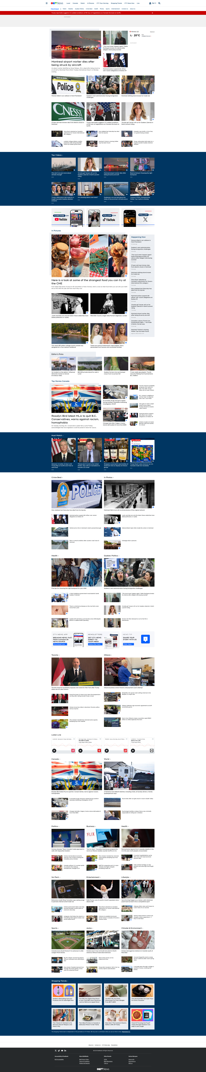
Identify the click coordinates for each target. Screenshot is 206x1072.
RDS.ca (130, 1063)
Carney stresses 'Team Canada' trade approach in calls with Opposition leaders (68, 850)
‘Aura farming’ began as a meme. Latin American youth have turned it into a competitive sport (137, 901)
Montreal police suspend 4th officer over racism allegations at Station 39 (146, 415)
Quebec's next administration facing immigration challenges (123, 588)
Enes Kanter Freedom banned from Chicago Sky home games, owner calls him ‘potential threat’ (74, 969)
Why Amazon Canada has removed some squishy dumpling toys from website (109, 857)
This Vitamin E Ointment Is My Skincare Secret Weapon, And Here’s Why (62, 1024)
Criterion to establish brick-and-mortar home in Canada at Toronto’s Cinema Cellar (109, 918)
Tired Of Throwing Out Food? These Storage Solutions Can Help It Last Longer (140, 1024)
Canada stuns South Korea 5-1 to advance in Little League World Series (67, 951)
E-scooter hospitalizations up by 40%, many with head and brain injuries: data (143, 857)
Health (96, 8)
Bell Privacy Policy (84, 1059)
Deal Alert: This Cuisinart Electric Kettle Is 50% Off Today (115, 1023)
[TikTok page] (59, 1050)
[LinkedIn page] (65, 1050)
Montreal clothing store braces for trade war (135, 96)
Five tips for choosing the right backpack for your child (69, 588)
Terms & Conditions (84, 1061)
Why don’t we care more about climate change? (61, 173)
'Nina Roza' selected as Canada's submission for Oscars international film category (74, 133)
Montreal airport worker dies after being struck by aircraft (115, 173)
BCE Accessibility (59, 1059)
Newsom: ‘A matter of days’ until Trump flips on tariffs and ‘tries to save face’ (62, 465)
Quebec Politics (79, 8)
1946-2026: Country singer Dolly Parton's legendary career (108, 315)
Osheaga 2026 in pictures (129, 540)
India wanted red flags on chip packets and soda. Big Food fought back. (143, 866)
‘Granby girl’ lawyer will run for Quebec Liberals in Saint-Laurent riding (88, 174)
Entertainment (116, 8)
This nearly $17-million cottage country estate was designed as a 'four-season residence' (67, 346)
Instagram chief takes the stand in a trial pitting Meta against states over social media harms (74, 918)
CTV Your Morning (102, 3)
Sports (108, 8)
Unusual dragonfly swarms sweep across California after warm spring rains (144, 959)
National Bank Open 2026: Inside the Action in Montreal (137, 528)
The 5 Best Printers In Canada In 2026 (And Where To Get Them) (89, 1023)
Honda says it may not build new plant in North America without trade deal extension (101, 951)
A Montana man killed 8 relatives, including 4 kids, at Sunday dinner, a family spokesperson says (128, 792)
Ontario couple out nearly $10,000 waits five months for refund (146, 423)
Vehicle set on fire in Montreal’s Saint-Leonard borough (85, 528)
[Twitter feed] (56, 1050)
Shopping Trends (116, 3)
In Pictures (90, 3)
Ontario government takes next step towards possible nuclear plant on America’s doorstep (74, 908)
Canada (75, 3)
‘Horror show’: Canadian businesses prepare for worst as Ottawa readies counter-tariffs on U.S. (102, 850)
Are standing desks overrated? (88, 197)
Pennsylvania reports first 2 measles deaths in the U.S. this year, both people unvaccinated (137, 850)
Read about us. (126, 1031)
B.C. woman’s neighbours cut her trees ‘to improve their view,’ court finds (146, 397)
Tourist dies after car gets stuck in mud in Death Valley (137, 798)
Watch (83, 3)
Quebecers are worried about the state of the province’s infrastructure (116, 198)
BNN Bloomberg (108, 1061)
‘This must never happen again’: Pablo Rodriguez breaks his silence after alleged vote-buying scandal (115, 48)
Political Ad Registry (84, 1063)
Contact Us (125, 8)
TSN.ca (106, 1063)
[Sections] (46, 3)
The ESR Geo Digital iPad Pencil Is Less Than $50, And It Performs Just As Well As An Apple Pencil (90, 1000)
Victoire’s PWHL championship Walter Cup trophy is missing (140, 198)
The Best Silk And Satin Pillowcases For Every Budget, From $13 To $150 (115, 1000)
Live (138, 3)
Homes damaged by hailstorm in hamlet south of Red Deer (137, 951)
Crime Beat (89, 8)
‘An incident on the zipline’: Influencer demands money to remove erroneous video (63, 373)
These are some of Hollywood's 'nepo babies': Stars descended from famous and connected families (107, 346)
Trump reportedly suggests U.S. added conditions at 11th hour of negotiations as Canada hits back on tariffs (103, 124)
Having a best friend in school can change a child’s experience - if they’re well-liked (143, 917)
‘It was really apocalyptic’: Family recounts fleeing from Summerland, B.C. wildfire (141, 373)
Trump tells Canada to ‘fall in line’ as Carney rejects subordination (109, 968)
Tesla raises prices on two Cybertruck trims (106, 958)
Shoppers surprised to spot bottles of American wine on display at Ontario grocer (116, 465)
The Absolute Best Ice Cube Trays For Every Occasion (142, 999)
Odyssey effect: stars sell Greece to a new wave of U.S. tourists (144, 907)
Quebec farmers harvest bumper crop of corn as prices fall (114, 373)
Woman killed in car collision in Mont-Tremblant (67, 96)
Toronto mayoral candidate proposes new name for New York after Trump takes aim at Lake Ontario (75, 688)
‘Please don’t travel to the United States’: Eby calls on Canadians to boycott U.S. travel (89, 465)
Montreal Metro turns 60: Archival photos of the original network (124, 510)
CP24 (105, 1059)
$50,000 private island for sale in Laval (88, 373)
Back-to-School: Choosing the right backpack (141, 173)
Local (68, 3)
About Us (132, 8)
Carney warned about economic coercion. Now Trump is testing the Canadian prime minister (73, 857)
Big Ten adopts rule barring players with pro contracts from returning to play (74, 959)
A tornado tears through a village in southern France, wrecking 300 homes (144, 968)
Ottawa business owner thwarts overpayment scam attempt (123, 687)
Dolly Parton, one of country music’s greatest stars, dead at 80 (103, 901)
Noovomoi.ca (132, 1061)
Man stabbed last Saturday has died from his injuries (69, 510)
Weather (70, 8)
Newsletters (114, 1045)
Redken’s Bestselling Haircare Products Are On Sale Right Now (63, 999)
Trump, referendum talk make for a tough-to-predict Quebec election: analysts (143, 143)
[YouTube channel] (62, 1050)
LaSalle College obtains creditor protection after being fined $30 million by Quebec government (73, 143)
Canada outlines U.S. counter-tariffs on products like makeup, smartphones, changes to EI (74, 867)
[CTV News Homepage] (57, 3)
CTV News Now (129, 3)
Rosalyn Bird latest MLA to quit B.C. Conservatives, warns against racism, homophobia (75, 419)
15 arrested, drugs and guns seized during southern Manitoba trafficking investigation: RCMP (115, 402)
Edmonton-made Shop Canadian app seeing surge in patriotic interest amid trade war (68, 901)
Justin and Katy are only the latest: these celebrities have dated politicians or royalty (70, 316)
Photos (102, 8)
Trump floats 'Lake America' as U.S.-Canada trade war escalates (141, 464)
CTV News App (106, 1045)
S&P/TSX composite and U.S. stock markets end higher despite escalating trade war (108, 867)
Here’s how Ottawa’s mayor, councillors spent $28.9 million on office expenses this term (136, 719)
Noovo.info (131, 1059)
